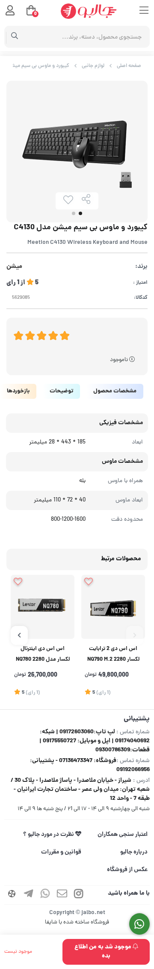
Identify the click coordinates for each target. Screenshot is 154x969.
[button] (134, 635)
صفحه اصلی (129, 66)
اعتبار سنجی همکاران (123, 834)
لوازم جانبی (93, 66)
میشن (14, 267)
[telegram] (28, 895)
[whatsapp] (45, 895)
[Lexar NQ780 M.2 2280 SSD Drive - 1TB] (42, 607)
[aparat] (12, 895)
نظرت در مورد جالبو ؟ (49, 834)
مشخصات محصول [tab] (114, 391)
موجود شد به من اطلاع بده (103, 951)
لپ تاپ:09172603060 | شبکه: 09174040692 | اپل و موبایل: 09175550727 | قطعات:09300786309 (94, 741)
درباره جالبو (134, 852)
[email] (62, 895)
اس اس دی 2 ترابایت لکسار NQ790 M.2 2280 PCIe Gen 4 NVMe (113, 655)
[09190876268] (139, 924)
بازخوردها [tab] (18, 391)
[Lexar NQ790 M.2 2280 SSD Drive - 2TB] (113, 607)
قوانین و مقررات (61, 852)
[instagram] (78, 895)
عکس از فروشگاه (127, 870)
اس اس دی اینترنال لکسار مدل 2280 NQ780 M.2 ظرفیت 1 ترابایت (43, 655)
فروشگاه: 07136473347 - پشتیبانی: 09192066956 (90, 765)
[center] (15, 37)
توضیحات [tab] (61, 391)
